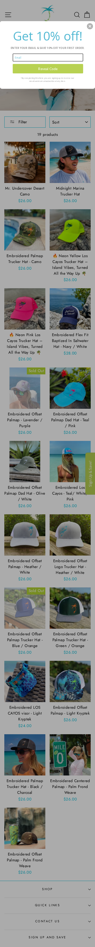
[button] (90, 26)
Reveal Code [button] (48, 69)
